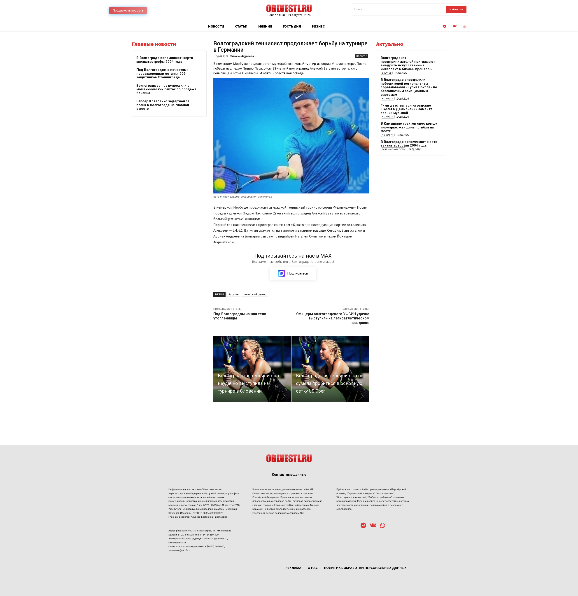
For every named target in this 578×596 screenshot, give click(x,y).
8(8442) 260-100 (209, 534)
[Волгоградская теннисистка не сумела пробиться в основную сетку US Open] (330, 369)
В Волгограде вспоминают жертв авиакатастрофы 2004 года (164, 60)
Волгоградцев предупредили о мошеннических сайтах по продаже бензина (166, 89)
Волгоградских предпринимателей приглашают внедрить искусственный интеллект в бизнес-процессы (408, 63)
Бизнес (387, 72)
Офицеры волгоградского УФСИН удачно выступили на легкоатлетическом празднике (332, 318)
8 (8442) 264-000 (214, 546)
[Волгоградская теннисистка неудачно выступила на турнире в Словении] (252, 369)
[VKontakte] (455, 26)
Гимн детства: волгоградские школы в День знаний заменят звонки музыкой (406, 109)
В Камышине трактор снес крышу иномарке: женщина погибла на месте (409, 127)
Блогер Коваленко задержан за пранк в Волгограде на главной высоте (162, 105)
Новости (361, 56)
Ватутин (233, 294)
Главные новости (393, 149)
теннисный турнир (254, 294)
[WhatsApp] (465, 26)
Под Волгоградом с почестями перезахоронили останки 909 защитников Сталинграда (162, 73)
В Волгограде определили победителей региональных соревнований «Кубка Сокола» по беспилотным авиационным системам (409, 87)
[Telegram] (444, 26)
